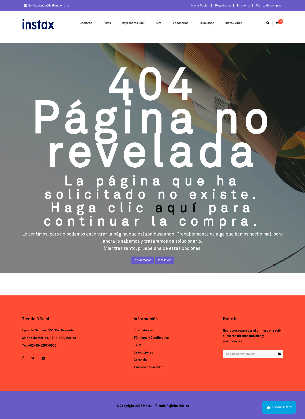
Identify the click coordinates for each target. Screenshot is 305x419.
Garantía (140, 360)
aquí (178, 208)
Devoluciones (143, 352)
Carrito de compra (268, 5)
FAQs (138, 345)
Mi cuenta (243, 5)
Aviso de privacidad (148, 367)
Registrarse (223, 5)
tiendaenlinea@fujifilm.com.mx (48, 5)
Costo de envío (144, 330)
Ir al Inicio (164, 260)
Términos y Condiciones (151, 337)
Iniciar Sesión (200, 5)
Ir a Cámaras (142, 260)
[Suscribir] (279, 354)
